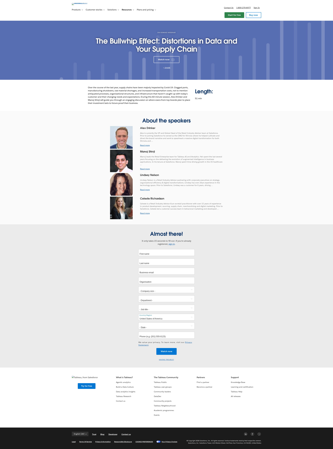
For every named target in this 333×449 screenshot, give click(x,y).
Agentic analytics (123, 382)
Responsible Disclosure (123, 442)
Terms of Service (85, 442)
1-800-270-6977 (243, 8)
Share (167, 68)
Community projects (162, 401)
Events (156, 415)
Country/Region (145, 315)
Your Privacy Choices (169, 442)
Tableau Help (236, 391)
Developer (112, 434)
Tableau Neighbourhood (164, 406)
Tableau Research (123, 396)
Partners (201, 377)
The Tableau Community (166, 377)
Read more (145, 145)
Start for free (234, 15)
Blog (102, 434)
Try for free (86, 386)
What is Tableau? (124, 377)
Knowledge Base (238, 382)
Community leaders (162, 391)
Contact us (228, 8)
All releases (236, 396)
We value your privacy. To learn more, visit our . (165, 343)
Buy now (253, 15)
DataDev (157, 396)
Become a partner (204, 387)
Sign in (257, 8)
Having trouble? (166, 360)
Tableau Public (160, 382)
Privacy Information (103, 442)
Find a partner (203, 382)
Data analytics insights (125, 391)
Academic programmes (164, 410)
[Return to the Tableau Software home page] (83, 3)
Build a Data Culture (125, 387)
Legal (74, 442)
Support (235, 377)
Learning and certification (242, 387)
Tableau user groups (162, 387)
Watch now (163, 59)
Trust (94, 434)
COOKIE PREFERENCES (144, 442)
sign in (172, 244)
